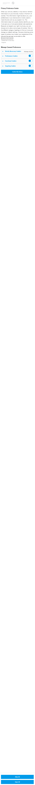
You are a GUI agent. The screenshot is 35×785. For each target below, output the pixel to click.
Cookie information (7, 38)
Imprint (3, 42)
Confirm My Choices (17, 72)
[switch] (30, 56)
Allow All (17, 777)
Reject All (17, 782)
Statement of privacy (7, 40)
